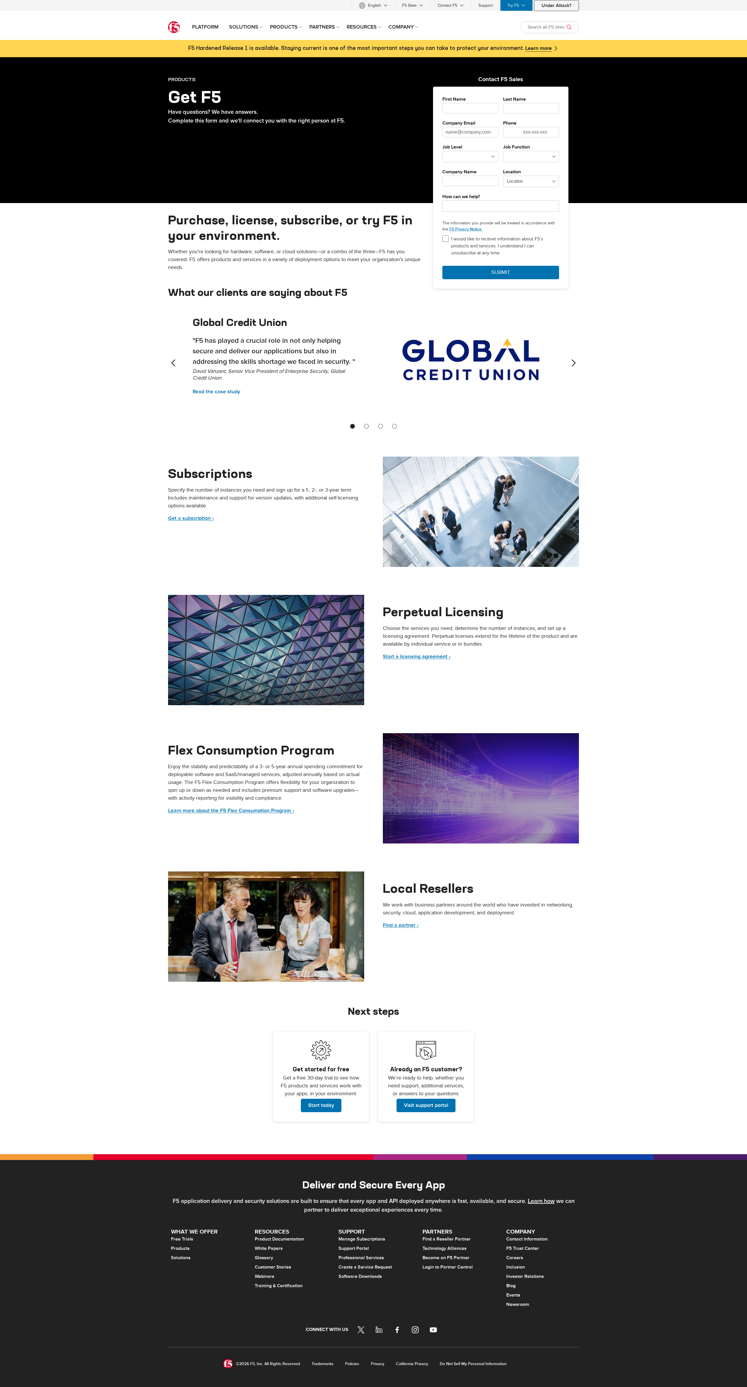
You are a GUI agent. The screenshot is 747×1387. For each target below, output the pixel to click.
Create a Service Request (365, 1267)
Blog (511, 1286)
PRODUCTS (182, 79)
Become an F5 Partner (446, 1258)
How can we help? (461, 197)
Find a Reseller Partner (447, 1239)
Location (512, 172)
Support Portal (353, 1248)
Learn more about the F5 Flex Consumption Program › (231, 811)
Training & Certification (279, 1286)
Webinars (264, 1276)
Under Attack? (556, 5)
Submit (500, 272)
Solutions (181, 1258)
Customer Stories (273, 1267)
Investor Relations (525, 1276)
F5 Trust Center (522, 1248)
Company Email (458, 123)
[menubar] (373, 5)
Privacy (377, 1363)
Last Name (514, 99)
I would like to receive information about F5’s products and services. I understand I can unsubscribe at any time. (497, 246)
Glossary (264, 1258)
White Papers (269, 1248)
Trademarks (323, 1363)
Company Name (459, 172)
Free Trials (182, 1239)
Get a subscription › (191, 518)
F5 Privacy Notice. (465, 229)
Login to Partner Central (448, 1267)
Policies (352, 1363)
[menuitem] (373, 5)
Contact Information (527, 1239)
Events (513, 1295)
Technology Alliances (445, 1248)
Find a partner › (401, 925)
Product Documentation (279, 1239)
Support (486, 5)
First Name (454, 99)
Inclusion (515, 1267)
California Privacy (412, 1363)
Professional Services (361, 1258)
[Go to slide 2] (366, 426)
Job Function (516, 147)
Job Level (452, 147)
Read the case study (216, 392)
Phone (509, 123)
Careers (514, 1258)
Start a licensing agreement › (417, 657)
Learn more (538, 48)
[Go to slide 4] (394, 426)
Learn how (541, 1201)
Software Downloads (360, 1276)
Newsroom (517, 1304)
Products (180, 1248)
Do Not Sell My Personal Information (473, 1363)
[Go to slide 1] (352, 426)
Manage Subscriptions (361, 1239)
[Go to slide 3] (380, 426)
